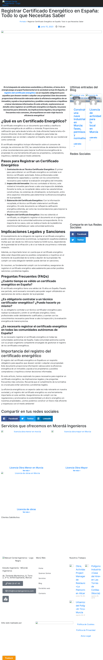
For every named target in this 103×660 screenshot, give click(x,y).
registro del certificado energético (20, 93)
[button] (79, 234)
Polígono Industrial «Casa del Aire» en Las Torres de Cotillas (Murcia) (96, 580)
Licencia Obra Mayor (77, 467)
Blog (40, 583)
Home (41, 568)
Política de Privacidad (85, 630)
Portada (23, 22)
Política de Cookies (85, 624)
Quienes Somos (45, 573)
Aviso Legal (86, 636)
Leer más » (77, 145)
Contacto (42, 593)
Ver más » (26, 470)
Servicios (42, 578)
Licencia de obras (26, 509)
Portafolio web (44, 588)
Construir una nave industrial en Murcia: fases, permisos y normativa (80, 124)
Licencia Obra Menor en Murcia (26, 467)
